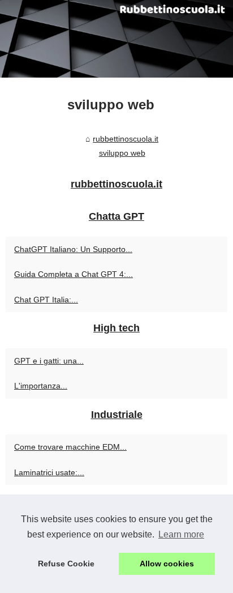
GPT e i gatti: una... (49, 360)
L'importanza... (40, 385)
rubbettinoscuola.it (125, 138)
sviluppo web (122, 152)
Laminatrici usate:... (49, 472)
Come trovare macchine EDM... (70, 446)
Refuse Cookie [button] (66, 563)
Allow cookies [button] (167, 563)
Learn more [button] (181, 534)
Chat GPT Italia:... (46, 299)
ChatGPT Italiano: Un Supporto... (73, 249)
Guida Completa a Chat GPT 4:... (73, 274)
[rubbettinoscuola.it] (116, 39)
